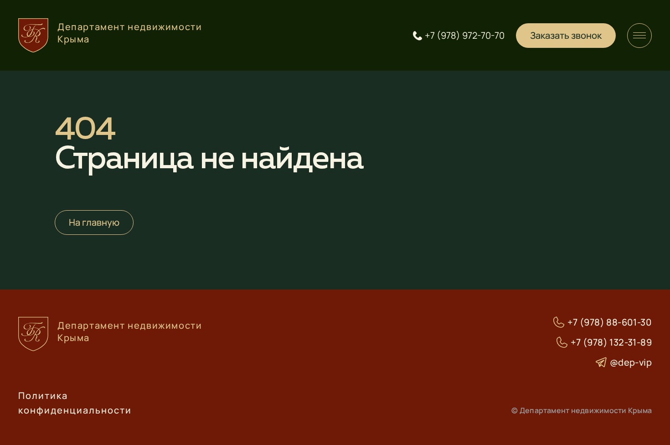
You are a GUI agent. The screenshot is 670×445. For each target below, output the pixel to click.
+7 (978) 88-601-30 (609, 322)
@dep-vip (631, 362)
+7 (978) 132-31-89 (611, 342)
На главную (94, 222)
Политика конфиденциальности (75, 402)
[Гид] (639, 35)
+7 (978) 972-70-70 (465, 35)
